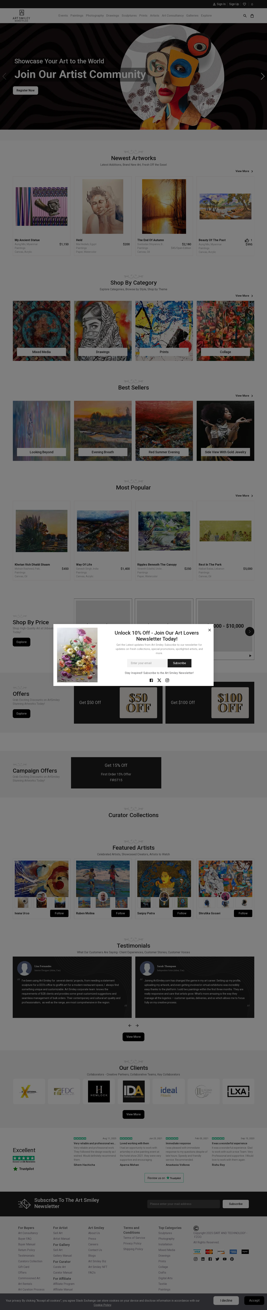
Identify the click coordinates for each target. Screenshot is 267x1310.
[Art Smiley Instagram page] (167, 680)
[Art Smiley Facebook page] (151, 680)
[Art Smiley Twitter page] (159, 680)
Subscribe (179, 663)
